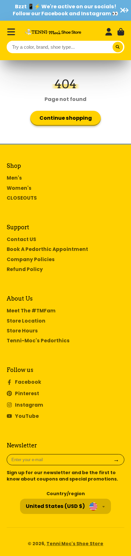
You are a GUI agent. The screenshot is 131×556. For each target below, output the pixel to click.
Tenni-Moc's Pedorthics (38, 340)
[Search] (118, 47)
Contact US (21, 239)
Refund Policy (25, 269)
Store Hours (22, 330)
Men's (14, 178)
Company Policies (31, 259)
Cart (121, 32)
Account (109, 32)
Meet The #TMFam (31, 310)
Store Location (26, 320)
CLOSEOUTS (22, 198)
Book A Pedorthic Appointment (47, 249)
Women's (19, 188)
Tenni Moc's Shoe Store (74, 543)
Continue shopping (65, 118)
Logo (53, 32)
